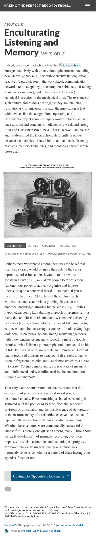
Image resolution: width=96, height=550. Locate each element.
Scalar (27, 530)
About (9, 24)
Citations (48, 245)
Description (15, 245)
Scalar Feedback (51, 530)
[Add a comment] (9, 489)
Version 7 (10, 525)
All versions (64, 525)
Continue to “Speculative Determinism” (41, 476)
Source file (68, 245)
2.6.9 (36, 530)
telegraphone (72, 65)
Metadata (78, 525)
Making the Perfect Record (37, 5)
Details (33, 245)
